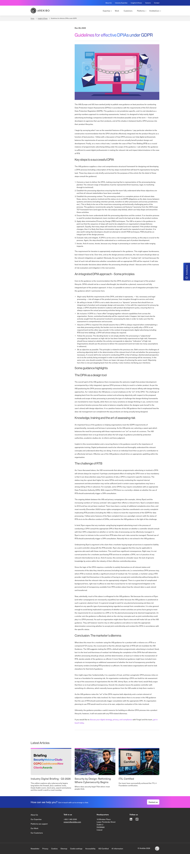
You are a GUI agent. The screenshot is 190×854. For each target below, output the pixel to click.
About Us (108, 3)
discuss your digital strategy (101, 719)
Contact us (153, 802)
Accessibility (90, 848)
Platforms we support (39, 823)
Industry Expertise (121, 3)
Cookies (54, 848)
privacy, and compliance (122, 719)
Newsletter (35, 848)
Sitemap (64, 848)
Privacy (45, 848)
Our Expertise (36, 819)
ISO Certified (103, 848)
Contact (156, 3)
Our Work (34, 828)
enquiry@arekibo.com (72, 822)
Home (32, 18)
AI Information (117, 848)
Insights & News (136, 3)
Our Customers (37, 832)
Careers (148, 3)
